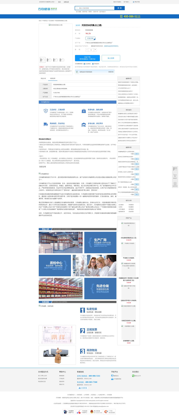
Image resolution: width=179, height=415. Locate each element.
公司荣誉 (86, 394)
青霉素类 (131, 204)
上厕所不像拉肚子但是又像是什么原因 (128, 167)
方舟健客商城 (117, 379)
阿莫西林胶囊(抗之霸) (61, 20)
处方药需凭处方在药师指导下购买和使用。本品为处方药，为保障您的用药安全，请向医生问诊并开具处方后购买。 (106, 67)
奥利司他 (84, 11)
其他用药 (131, 211)
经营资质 (79, 394)
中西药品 (45, 20)
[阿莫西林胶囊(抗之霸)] (55, 40)
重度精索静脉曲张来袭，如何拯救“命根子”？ (128, 85)
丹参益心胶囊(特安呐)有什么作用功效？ (128, 131)
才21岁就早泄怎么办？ (124, 88)
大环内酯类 (122, 209)
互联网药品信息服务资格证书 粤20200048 (75, 403)
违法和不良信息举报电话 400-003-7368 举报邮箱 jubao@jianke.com (89, 406)
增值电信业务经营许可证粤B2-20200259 (100, 403)
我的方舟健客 (117, 2)
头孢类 (120, 207)
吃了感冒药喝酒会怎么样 (125, 182)
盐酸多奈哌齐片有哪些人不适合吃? (127, 137)
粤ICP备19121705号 (119, 403)
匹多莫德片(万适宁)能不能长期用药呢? (128, 119)
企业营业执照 (57, 403)
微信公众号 (138, 376)
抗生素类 (51, 20)
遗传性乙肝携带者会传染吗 (125, 156)
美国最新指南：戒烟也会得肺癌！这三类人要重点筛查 (128, 97)
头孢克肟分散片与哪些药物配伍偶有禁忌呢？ (128, 116)
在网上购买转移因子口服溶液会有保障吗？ (128, 128)
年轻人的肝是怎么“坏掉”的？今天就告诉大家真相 (128, 94)
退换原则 (61, 381)
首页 (40, 20)
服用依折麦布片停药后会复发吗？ (127, 140)
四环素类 (131, 209)
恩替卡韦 (95, 11)
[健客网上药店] (47, 11)
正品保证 (88, 63)
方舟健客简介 (71, 394)
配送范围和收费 (42, 378)
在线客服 (84, 388)
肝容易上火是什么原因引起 (125, 172)
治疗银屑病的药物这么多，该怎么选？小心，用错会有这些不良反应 (128, 100)
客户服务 (126, 2)
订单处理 (61, 378)
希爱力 (90, 11)
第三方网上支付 (42, 375)
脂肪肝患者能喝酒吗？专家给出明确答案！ (128, 82)
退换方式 (61, 384)
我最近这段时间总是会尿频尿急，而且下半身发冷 (131, 161)
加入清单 (111, 58)
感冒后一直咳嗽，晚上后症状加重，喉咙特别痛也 (131, 187)
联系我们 (93, 394)
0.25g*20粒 (90, 38)
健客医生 (116, 376)
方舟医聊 (109, 394)
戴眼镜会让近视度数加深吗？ (126, 103)
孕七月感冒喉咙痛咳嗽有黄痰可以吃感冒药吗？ (131, 192)
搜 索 (119, 8)
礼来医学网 (101, 394)
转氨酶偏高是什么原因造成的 (126, 151)
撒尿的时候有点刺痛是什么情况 (126, 177)
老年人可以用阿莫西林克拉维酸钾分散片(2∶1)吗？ (128, 122)
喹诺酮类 (131, 207)
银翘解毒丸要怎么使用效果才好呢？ (128, 113)
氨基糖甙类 (122, 211)
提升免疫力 (102, 11)
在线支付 (96, 63)
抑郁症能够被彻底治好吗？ (125, 91)
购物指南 (61, 375)
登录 (59, 2)
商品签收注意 (42, 381)
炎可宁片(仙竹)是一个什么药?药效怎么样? (128, 134)
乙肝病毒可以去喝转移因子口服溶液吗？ (128, 125)
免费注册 (66, 2)
